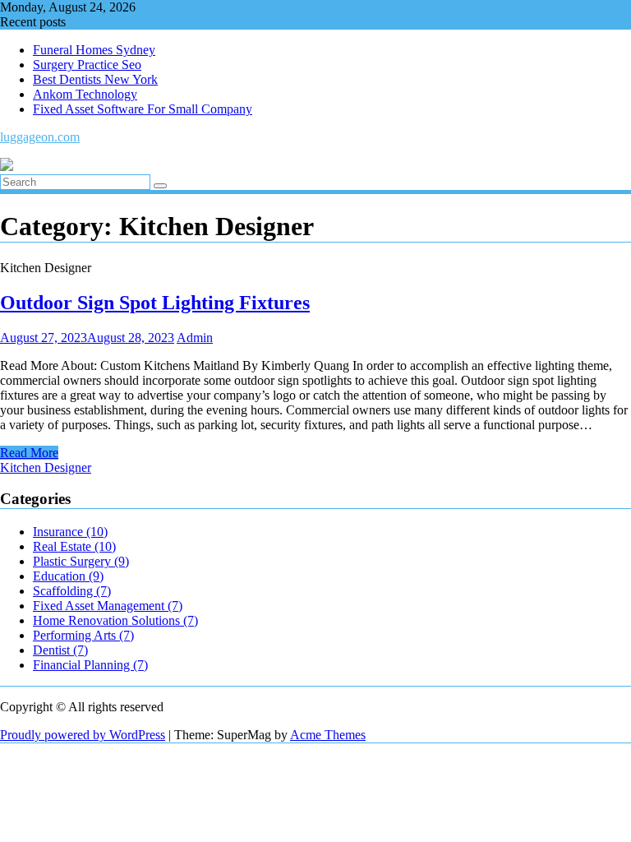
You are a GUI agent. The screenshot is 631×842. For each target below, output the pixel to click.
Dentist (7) (60, 650)
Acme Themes (328, 735)
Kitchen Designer (45, 467)
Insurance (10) (70, 532)
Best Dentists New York (95, 79)
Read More (29, 453)
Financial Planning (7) (90, 665)
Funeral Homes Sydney (94, 50)
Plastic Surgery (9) (81, 561)
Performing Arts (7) (83, 635)
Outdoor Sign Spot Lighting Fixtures (155, 302)
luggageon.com (40, 137)
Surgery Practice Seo (87, 65)
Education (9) (68, 576)
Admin (195, 338)
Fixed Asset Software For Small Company (142, 109)
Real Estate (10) (74, 546)
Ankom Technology (85, 94)
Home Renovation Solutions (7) (115, 620)
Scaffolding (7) (72, 591)
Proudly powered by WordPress (82, 735)
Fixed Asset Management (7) (107, 606)
